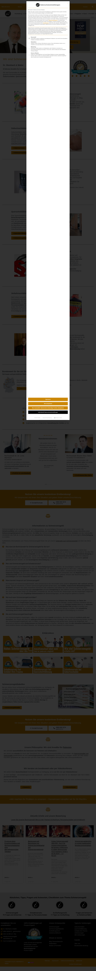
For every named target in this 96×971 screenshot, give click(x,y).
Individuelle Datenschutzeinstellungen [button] (48, 412)
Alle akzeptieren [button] (48, 403)
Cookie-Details (37, 417)
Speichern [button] (48, 399)
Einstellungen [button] (46, 22)
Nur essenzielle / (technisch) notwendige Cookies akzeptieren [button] (48, 407)
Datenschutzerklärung (53, 20)
